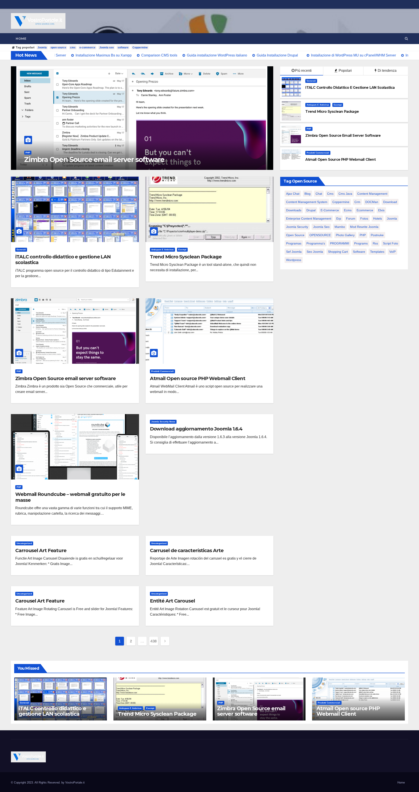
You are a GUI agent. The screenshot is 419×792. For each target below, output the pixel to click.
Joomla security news (163, 421)
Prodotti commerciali (37, 152)
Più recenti (303, 70)
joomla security (297, 227)
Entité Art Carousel (172, 601)
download (390, 202)
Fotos (364, 218)
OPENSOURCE (320, 235)
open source (58, 47)
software (123, 47)
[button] (406, 38)
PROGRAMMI (339, 243)
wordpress (293, 260)
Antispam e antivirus (318, 105)
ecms (348, 210)
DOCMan (371, 202)
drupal (311, 210)
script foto (390, 243)
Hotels (377, 218)
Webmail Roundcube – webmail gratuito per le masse (70, 497)
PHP (309, 129)
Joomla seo (106, 47)
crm (357, 202)
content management (372, 193)
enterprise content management (308, 218)
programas (293, 243)
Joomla (42, 47)
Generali (311, 81)
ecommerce (365, 210)
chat (319, 193)
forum (350, 218)
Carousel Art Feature (39, 601)
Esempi (338, 105)
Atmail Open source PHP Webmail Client (91, 159)
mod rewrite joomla (364, 227)
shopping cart (338, 251)
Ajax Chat (292, 193)
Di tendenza (387, 70)
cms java (345, 193)
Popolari (345, 70)
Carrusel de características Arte (186, 550)
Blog (307, 193)
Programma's (315, 243)
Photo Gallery (345, 235)
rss (375, 243)
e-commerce (87, 47)
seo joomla (315, 251)
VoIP (392, 251)
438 (153, 641)
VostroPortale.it (75, 782)
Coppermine (140, 47)
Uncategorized (24, 543)
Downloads (293, 210)
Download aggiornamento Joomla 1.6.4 (196, 429)
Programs (361, 243)
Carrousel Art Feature (40, 550)
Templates (377, 251)
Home (21, 39)
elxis (381, 210)
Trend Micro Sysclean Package (186, 257)
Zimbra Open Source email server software (65, 378)
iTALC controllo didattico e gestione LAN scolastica (63, 259)
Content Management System (306, 202)
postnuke (377, 235)
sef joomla (294, 251)
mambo (340, 227)
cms (73, 47)
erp (338, 218)
